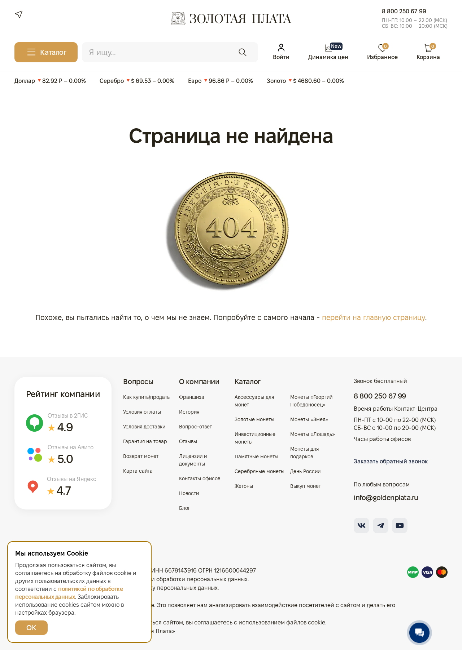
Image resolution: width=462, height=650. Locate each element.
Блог (184, 508)
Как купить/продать (146, 397)
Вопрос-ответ (195, 426)
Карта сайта (138, 471)
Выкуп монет (305, 486)
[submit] (242, 52)
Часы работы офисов (382, 439)
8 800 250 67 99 (404, 11)
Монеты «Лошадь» (312, 434)
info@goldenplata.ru (386, 498)
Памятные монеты (256, 456)
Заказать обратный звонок (391, 461)
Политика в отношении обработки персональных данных (170, 579)
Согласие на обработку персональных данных (155, 588)
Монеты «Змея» (309, 419)
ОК (31, 628)
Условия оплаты (142, 412)
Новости (189, 493)
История (189, 412)
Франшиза (191, 397)
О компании (199, 382)
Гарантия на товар (145, 441)
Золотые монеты (254, 419)
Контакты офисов (199, 478)
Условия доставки (144, 426)
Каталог (248, 382)
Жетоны (244, 486)
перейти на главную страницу (373, 317)
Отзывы (188, 441)
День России (305, 471)
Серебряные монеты (259, 471)
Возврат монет (140, 456)
